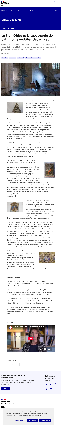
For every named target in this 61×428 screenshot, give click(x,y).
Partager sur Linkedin (16, 364)
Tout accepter (45, 421)
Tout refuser (32, 421)
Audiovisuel (21, 58)
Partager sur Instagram (21, 364)
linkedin (51, 384)
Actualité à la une (22, 10)
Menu (58, 2)
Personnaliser (19, 421)
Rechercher (54, 2)
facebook (55, 384)
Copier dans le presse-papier (25, 364)
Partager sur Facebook (7, 364)
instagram (46, 388)
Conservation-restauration (33, 58)
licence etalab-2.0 (34, 426)
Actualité (4, 58)
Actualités (13, 10)
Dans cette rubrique (8, 28)
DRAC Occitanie (5, 10)
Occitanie (12, 58)
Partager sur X (12, 364)
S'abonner (6, 388)
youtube (51, 388)
